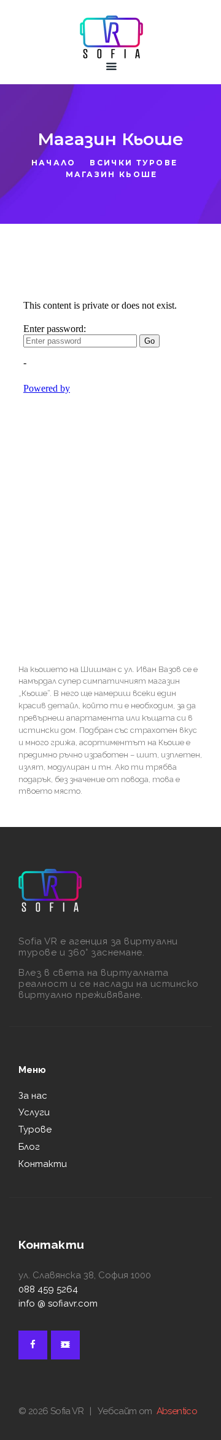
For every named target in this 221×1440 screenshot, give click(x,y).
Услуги (34, 1112)
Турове (35, 1129)
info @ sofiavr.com (58, 1303)
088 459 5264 (48, 1289)
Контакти (42, 1163)
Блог (29, 1146)
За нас (32, 1095)
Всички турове (133, 162)
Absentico (177, 1411)
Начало (53, 162)
